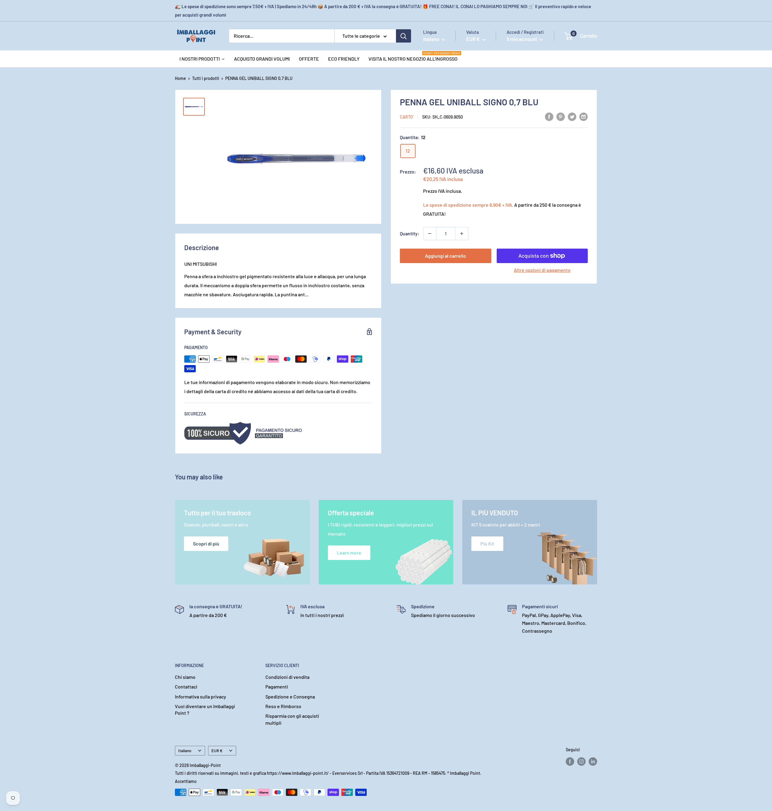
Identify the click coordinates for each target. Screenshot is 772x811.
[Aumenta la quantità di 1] (461, 233)
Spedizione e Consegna (290, 696)
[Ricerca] (403, 36)
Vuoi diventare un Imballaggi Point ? (205, 709)
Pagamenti (276, 686)
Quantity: (409, 233)
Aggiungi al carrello (445, 256)
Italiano (184, 750)
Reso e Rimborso (283, 706)
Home (180, 78)
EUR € (217, 750)
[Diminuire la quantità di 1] (429, 233)
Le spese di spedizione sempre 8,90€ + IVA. (468, 205)
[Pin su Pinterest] (560, 116)
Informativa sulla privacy (200, 696)
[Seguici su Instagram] (581, 761)
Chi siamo (185, 677)
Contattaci (186, 686)
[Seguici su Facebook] (570, 761)
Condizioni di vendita (287, 677)
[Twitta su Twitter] (572, 116)
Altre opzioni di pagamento (542, 270)
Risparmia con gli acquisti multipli (292, 719)
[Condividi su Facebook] (549, 116)
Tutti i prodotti (205, 78)
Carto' (406, 116)
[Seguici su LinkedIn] (593, 761)
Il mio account (522, 39)
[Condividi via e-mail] (583, 116)
